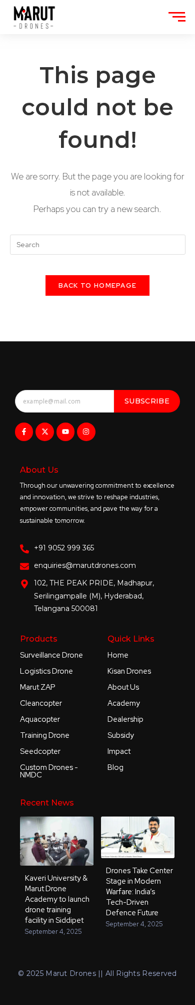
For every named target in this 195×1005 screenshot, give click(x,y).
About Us (123, 687)
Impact (119, 751)
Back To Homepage (97, 285)
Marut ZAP (38, 687)
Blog (116, 767)
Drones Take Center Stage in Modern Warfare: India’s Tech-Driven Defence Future (139, 892)
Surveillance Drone (51, 655)
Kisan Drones (129, 671)
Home (118, 655)
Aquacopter (40, 719)
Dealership (126, 719)
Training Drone (45, 735)
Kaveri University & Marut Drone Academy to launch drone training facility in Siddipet (57, 899)
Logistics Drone (46, 671)
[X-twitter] (45, 432)
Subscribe (147, 401)
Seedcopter (40, 751)
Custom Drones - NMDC (49, 771)
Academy (124, 703)
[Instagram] (86, 432)
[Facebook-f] (24, 432)
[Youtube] (65, 432)
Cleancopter (41, 703)
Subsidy (121, 735)
